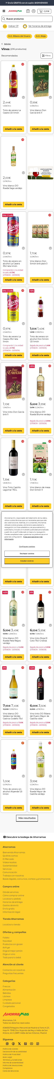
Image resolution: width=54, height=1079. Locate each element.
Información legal (11, 912)
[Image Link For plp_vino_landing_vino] (40, 172)
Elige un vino (9, 954)
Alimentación (9, 989)
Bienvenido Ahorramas (14, 852)
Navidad (7, 941)
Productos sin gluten (13, 944)
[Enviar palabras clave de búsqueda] (3, 19)
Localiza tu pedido (12, 898)
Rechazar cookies (27, 553)
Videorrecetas (10, 862)
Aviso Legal (7, 1057)
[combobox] (27, 19)
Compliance (7, 1068)
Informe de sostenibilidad (13, 1063)
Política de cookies (10, 1049)
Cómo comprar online (13, 895)
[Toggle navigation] (3, 11)
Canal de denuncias (11, 1071)
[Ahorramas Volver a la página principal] (16, 11)
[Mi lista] (23, 97)
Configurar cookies (27, 546)
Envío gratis (9, 908)
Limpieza (7, 999)
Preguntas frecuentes (13, 973)
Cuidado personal (12, 1003)
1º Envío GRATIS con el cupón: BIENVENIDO (27, 3)
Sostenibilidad (10, 865)
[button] (33, 11)
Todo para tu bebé (12, 957)
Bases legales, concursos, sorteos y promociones (27, 879)
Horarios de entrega (13, 902)
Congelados (9, 1006)
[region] (27, 539)
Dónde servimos (11, 892)
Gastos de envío (10, 905)
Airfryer (6, 947)
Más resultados (27, 818)
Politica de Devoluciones (12, 1065)
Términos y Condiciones (12, 1060)
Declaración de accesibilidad (15, 1052)
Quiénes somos (10, 855)
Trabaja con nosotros (13, 875)
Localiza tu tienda (11, 924)
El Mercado (8, 859)
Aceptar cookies (27, 561)
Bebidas (7, 44)
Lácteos (7, 996)
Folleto (6, 937)
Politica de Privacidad (11, 1054)
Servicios (7, 869)
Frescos (6, 986)
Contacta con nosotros (14, 970)
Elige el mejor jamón (13, 951)
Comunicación (10, 872)
